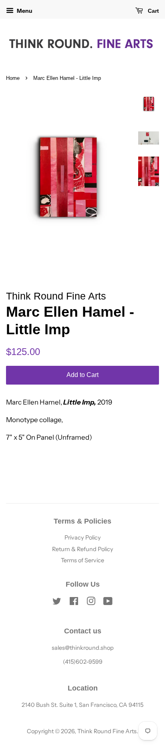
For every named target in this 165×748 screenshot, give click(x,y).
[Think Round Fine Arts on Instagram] (91, 602)
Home (13, 78)
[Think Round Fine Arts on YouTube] (108, 602)
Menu (24, 10)
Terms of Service (82, 560)
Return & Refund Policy (82, 549)
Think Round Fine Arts (107, 731)
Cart (152, 11)
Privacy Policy (82, 537)
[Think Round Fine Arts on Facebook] (73, 602)
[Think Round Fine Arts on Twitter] (56, 602)
